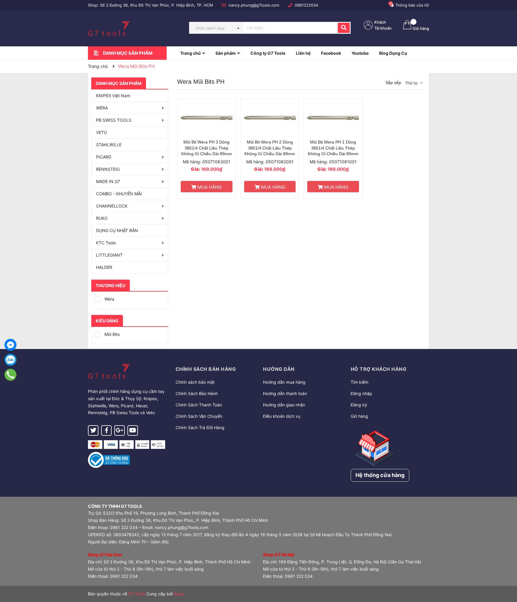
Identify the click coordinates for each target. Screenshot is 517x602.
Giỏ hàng (359, 416)
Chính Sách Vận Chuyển (199, 416)
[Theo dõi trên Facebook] (106, 430)
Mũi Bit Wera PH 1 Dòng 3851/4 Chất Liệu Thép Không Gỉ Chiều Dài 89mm (333, 148)
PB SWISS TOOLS (113, 120)
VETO (101, 132)
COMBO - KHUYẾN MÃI (119, 193)
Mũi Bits (111, 334)
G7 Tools (136, 593)
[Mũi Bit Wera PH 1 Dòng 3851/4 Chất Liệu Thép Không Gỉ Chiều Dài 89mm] (333, 117)
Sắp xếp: (393, 82)
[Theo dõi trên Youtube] (132, 430)
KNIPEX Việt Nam (113, 95)
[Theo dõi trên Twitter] (93, 430)
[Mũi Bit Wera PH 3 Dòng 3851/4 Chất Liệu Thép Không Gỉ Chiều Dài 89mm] (206, 117)
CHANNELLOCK (111, 205)
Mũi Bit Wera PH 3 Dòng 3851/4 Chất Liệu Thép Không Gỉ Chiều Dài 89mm (206, 148)
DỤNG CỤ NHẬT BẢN (117, 230)
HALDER (104, 267)
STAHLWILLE (108, 144)
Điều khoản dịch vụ (281, 416)
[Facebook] (10, 345)
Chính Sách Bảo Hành (197, 393)
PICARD (103, 156)
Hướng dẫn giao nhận (284, 404)
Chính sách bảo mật (195, 382)
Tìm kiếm (359, 382)
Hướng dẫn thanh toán (285, 393)
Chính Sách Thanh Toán (199, 404)
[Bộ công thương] (109, 459)
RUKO (102, 218)
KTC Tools (106, 242)
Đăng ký (359, 404)
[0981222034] (10, 375)
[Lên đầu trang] (506, 573)
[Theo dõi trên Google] (119, 430)
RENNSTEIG (108, 169)
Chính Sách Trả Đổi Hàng (200, 427)
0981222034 (306, 5)
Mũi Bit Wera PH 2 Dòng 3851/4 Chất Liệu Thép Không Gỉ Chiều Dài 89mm (269, 148)
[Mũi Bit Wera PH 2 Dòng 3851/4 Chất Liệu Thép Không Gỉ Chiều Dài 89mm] (270, 117)
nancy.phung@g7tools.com (254, 5)
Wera (108, 298)
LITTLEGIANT (109, 254)
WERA (102, 107)
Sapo (179, 593)
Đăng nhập (361, 393)
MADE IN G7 (108, 181)
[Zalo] (10, 360)
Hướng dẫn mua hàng (284, 382)
